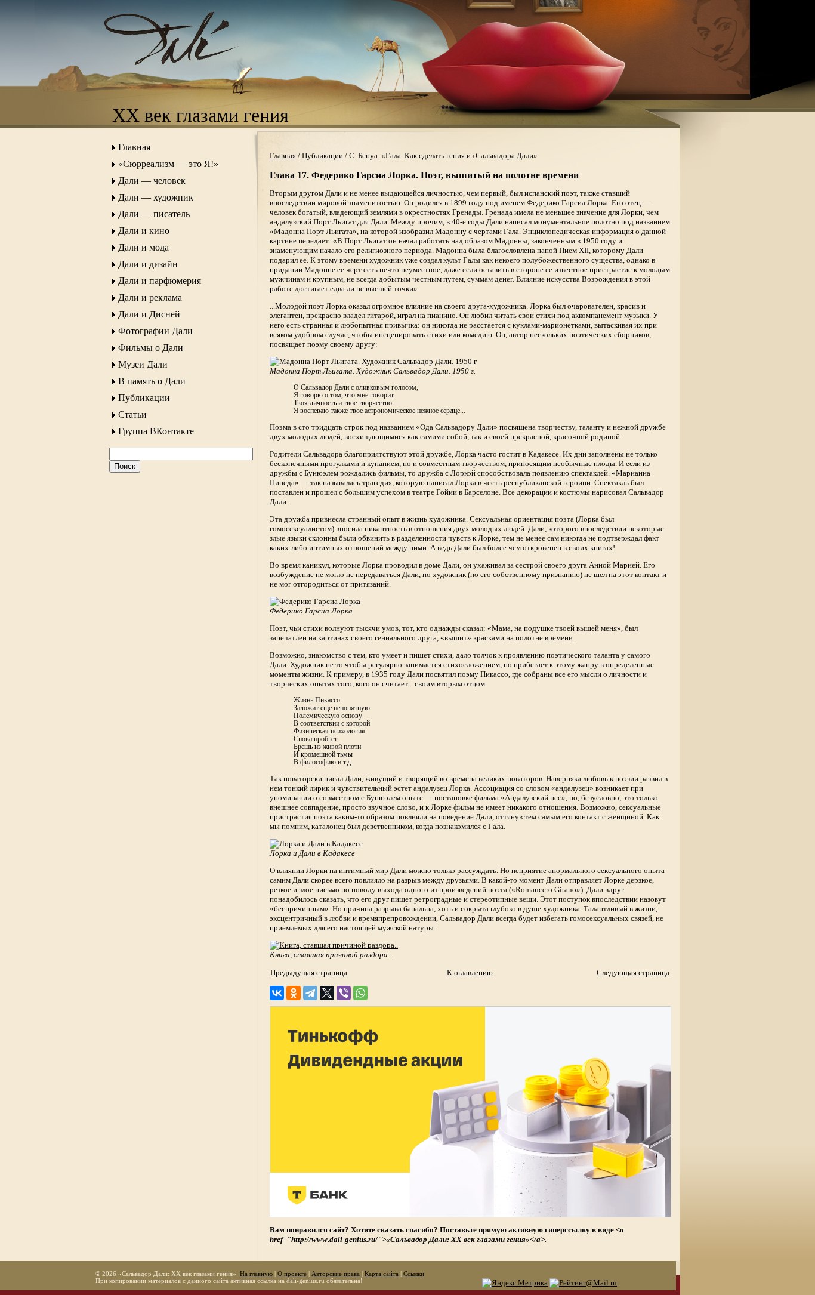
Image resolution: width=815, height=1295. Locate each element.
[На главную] (183, 74)
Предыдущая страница (308, 972)
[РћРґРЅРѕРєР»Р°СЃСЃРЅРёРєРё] (293, 993)
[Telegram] (310, 993)
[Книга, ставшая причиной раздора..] (334, 945)
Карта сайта (382, 1273)
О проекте (292, 1273)
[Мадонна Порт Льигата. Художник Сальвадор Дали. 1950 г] (373, 361)
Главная (134, 147)
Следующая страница (633, 972)
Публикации (144, 398)
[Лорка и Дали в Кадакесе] (316, 843)
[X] (327, 993)
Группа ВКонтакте (156, 431)
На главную (256, 1273)
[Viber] (344, 993)
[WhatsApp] (360, 993)
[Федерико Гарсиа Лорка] (315, 601)
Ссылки (413, 1273)
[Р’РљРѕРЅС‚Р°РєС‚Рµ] (277, 993)
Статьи (132, 414)
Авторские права (335, 1273)
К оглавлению (470, 972)
